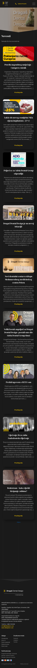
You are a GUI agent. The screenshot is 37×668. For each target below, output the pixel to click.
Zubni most (4, 646)
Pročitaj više (18, 92)
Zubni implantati (5, 642)
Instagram (16, 640)
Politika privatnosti (24, 664)
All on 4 (3, 640)
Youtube (15, 642)
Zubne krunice (5, 644)
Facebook (16, 638)
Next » (19, 522)
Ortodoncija (4, 638)
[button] (34, 4)
